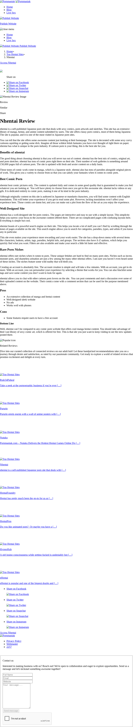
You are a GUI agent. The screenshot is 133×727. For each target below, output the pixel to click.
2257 (9, 646)
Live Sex (11, 12)
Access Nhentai (8, 632)
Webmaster (12, 644)
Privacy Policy (13, 641)
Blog (9, 9)
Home (9, 6)
